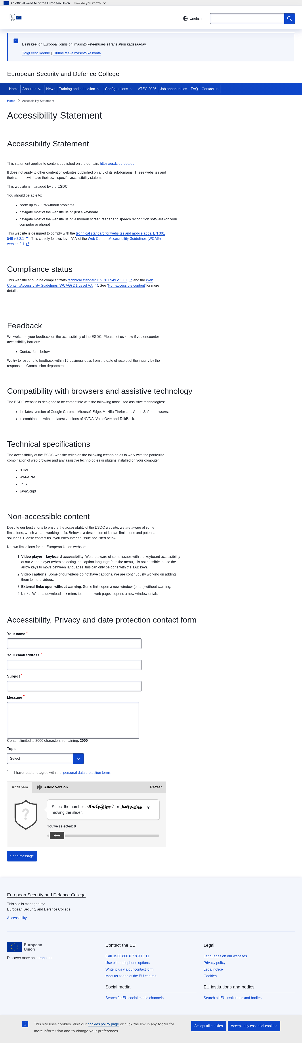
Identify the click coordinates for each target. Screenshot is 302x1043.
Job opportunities (173, 89)
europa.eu (44, 958)
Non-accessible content (126, 285)
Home (14, 89)
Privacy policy (215, 963)
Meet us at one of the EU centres (130, 976)
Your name (16, 634)
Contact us (210, 89)
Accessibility (17, 918)
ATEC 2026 (147, 89)
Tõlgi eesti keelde (36, 53)
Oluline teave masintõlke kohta (77, 53)
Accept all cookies (208, 1026)
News (50, 89)
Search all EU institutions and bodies (233, 998)
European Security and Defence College (46, 894)
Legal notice (213, 969)
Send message (22, 856)
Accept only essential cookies (254, 1026)
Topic (11, 749)
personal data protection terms (87, 772)
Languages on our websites (225, 956)
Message (14, 697)
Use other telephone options (127, 963)
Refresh (156, 787)
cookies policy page (103, 1024)
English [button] (196, 18)
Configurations (116, 89)
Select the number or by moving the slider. (101, 809)
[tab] (19, 787)
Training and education (77, 89)
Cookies (210, 976)
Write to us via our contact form (129, 969)
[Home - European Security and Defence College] (15, 17)
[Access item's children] (40, 89)
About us (29, 89)
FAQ (194, 89)
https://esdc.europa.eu (117, 163)
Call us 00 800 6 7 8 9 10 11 (127, 956)
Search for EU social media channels (134, 998)
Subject (13, 676)
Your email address (23, 655)
